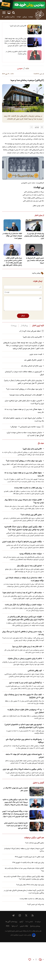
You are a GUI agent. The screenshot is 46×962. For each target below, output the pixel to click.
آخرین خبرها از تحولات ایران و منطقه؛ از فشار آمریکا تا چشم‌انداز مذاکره (24, 849)
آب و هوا (15, 926)
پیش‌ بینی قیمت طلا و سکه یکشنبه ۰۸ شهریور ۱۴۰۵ (28, 862)
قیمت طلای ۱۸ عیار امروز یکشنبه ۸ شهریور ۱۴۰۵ (29, 857)
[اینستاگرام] (20, 915)
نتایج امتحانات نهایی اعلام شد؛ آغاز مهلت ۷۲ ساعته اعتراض (25, 756)
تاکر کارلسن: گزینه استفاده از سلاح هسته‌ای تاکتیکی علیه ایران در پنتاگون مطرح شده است (24, 891)
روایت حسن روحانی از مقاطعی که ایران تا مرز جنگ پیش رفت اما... (23, 633)
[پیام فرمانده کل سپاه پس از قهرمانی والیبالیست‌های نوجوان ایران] (34, 225)
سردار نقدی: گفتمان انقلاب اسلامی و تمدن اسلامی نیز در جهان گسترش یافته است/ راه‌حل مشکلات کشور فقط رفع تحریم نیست (12, 261)
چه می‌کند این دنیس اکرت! (35, 904)
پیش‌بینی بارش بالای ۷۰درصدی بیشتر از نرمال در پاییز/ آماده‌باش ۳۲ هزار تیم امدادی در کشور (24, 382)
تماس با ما (29, 921)
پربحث (13, 325)
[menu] (4, 13)
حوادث (19, 17)
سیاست (30, 17)
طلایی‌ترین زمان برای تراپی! (18, 26)
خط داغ (41, 443)
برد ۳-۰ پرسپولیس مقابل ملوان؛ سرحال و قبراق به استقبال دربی (25, 711)
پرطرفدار (24, 325)
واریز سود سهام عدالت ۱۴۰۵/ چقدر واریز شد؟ (30, 885)
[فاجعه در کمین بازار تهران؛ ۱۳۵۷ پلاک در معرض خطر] (36, 791)
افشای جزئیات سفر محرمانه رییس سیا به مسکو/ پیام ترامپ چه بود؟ (24, 501)
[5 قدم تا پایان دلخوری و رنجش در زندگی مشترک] (34, 55)
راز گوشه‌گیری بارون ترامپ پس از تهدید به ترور (25, 682)
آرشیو (21, 921)
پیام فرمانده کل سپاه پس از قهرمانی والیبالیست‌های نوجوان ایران (34, 236)
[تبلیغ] (23, 5)
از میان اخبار (39, 215)
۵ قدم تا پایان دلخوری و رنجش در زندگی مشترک (16, 52)
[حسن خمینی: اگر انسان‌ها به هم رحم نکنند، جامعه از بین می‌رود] (34, 250)
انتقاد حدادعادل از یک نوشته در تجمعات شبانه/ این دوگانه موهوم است (12, 236)
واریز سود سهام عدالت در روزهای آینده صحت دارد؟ (24, 389)
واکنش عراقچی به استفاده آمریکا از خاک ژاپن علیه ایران (22, 769)
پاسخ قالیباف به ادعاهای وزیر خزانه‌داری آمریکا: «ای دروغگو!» (25, 741)
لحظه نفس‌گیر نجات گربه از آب (30, 331)
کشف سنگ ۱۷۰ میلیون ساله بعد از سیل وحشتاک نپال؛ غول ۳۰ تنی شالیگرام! (24, 696)
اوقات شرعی (24, 926)
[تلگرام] (13, 915)
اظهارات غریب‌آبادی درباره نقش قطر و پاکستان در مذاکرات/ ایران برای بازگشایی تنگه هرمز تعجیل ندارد (25, 618)
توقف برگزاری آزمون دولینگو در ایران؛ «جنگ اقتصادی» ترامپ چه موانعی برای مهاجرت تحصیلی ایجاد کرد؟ (24, 528)
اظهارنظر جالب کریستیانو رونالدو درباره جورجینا (26, 394)
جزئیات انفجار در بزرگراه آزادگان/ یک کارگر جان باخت (23, 604)
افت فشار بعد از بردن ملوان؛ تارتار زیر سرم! (27, 646)
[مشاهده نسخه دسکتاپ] (8, 12)
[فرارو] (39, 14)
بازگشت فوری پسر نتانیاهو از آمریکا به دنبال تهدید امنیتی (22, 541)
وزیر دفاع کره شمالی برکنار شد (31, 366)
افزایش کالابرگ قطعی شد (33, 360)
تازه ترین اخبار (38, 325)
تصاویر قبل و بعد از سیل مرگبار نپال (29, 565)
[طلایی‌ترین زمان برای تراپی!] (34, 29)
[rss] (32, 915)
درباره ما (38, 921)
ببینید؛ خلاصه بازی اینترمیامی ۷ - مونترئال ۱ (25, 426)
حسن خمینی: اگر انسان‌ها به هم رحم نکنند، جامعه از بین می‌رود (35, 260)
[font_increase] (42, 127)
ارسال (23, 315)
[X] (26, 915)
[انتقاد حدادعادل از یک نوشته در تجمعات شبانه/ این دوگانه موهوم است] (12, 225)
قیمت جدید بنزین (36, 354)
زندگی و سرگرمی (10, 17)
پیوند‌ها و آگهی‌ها (11, 921)
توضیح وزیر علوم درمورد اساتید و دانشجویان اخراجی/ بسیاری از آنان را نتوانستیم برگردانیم (24, 726)
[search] (13, 12)
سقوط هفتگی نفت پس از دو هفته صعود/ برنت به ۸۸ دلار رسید (24, 474)
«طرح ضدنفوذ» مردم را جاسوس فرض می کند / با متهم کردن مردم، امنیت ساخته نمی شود (16, 826)
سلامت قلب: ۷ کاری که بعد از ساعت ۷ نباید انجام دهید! (22, 592)
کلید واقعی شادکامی (35, 670)
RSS (7, 926)
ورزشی (25, 17)
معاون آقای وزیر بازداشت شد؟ (31, 514)
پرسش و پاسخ (35, 926)
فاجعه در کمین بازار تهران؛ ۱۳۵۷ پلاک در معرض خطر (15, 789)
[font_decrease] (31, 127)
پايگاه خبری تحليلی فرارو (19, 931)
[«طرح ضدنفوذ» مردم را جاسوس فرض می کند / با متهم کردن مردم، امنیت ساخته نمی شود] (36, 826)
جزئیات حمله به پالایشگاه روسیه (30, 553)
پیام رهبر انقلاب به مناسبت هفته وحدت (28, 487)
